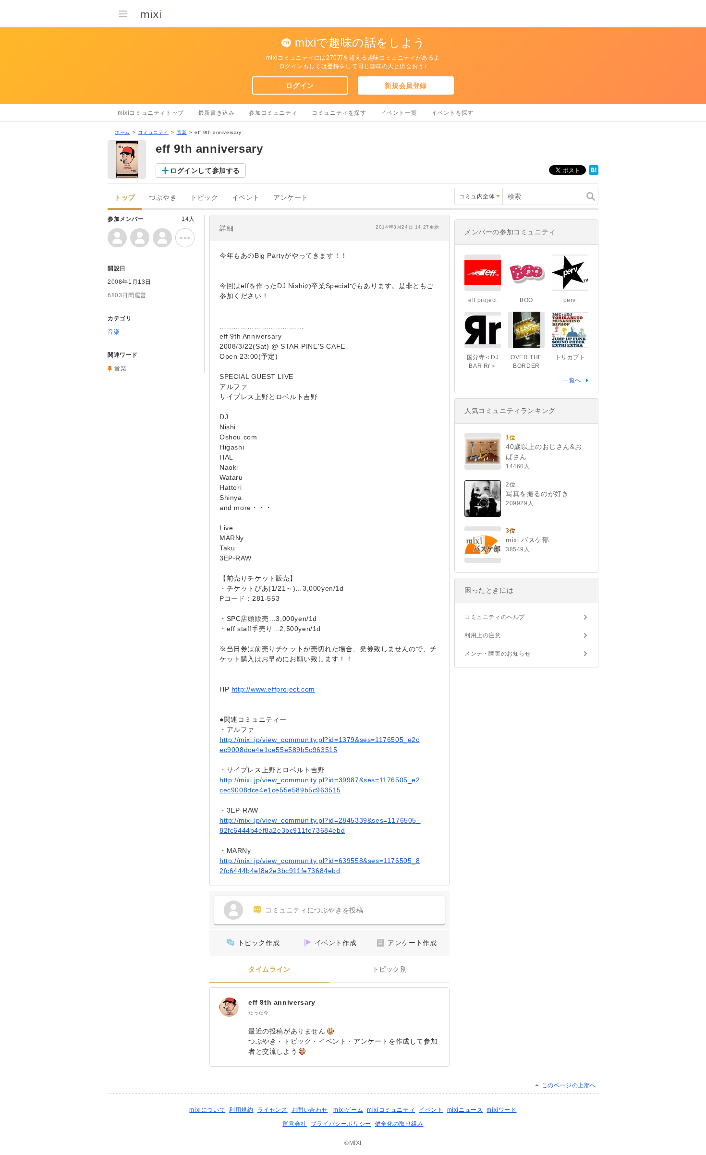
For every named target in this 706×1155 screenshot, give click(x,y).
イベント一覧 (399, 112)
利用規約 (241, 1109)
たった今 (258, 1012)
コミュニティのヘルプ (494, 617)
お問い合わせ (310, 1109)
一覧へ (572, 380)
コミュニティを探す (339, 112)
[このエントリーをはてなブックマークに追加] (593, 173)
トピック (204, 197)
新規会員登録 (406, 85)
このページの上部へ (569, 1085)
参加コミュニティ (273, 112)
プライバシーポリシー (341, 1123)
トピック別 (389, 969)
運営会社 (294, 1123)
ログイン (300, 85)
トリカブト (570, 357)
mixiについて (207, 1109)
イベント (246, 197)
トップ (124, 197)
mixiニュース (465, 1109)
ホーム (122, 132)
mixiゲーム (348, 1109)
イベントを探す (452, 112)
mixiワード (501, 1109)
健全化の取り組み (399, 1123)
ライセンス (272, 1109)
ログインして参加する (205, 170)
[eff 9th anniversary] (229, 1007)
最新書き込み (216, 112)
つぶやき (163, 197)
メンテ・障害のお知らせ (497, 653)
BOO (526, 300)
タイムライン (269, 969)
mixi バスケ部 (527, 540)
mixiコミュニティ (391, 1109)
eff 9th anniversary (281, 1002)
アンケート (290, 197)
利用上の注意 (482, 635)
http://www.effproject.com (273, 689)
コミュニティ (153, 132)
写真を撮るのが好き (537, 494)
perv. (570, 300)
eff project (482, 300)
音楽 (182, 132)
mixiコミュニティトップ (151, 112)
